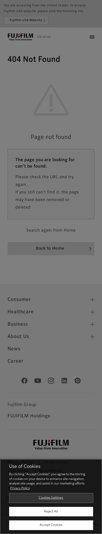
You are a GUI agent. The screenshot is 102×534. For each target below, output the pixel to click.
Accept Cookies (51, 525)
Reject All (51, 511)
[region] (51, 496)
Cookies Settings (51, 497)
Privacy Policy (20, 488)
